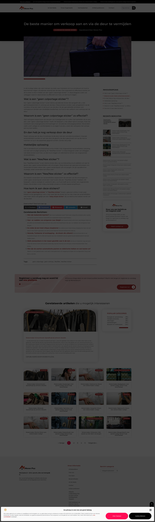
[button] (150, 510)
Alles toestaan (117, 516)
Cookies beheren (140, 516)
